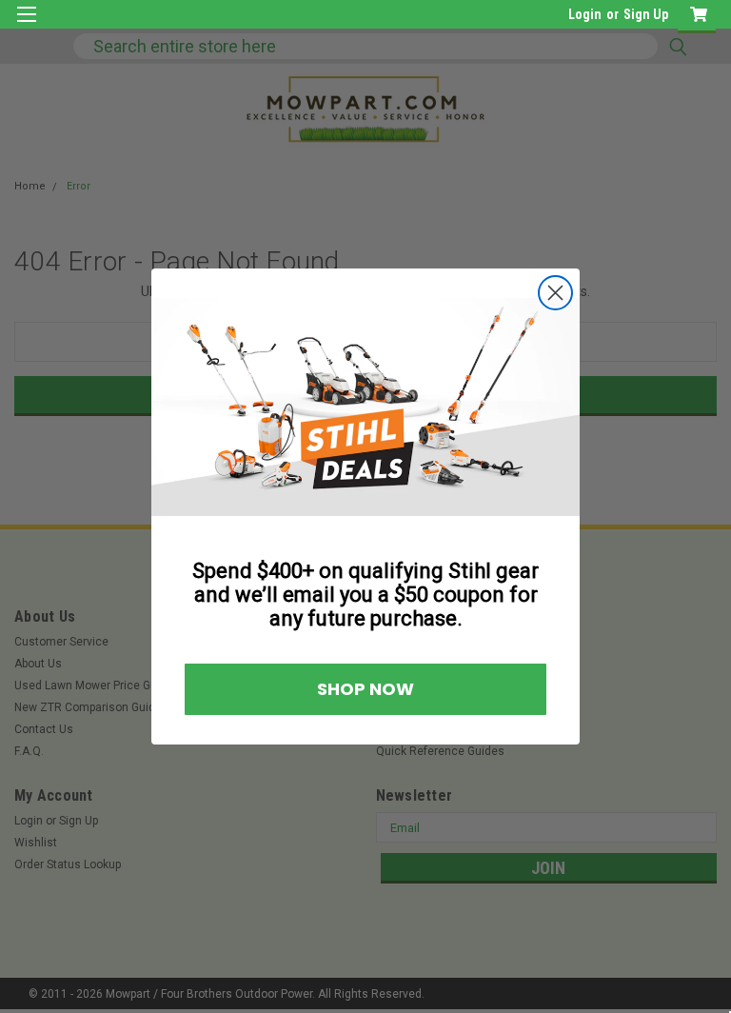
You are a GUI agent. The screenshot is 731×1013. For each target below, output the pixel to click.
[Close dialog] (555, 292)
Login (585, 14)
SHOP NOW (365, 689)
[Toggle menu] (26, 26)
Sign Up (645, 14)
